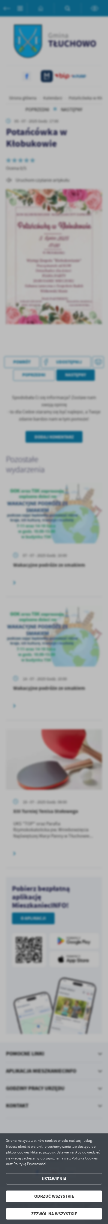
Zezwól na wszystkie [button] (54, 1214)
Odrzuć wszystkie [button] (54, 1196)
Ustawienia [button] (54, 1179)
